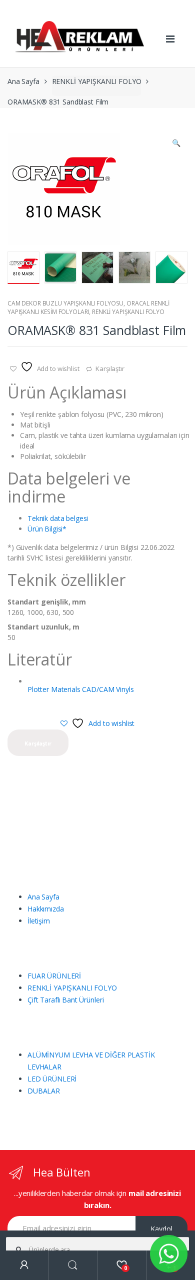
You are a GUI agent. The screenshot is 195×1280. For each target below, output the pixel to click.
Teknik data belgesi (58, 518)
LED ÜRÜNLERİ (52, 1079)
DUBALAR (44, 1091)
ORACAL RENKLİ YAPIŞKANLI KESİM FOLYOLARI (89, 307)
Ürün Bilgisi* (47, 529)
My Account (24, 1265)
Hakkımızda (46, 909)
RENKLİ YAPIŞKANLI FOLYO (97, 81)
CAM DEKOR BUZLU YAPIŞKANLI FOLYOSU (66, 303)
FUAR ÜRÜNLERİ (54, 975)
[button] (176, 144)
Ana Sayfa (24, 81)
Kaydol (161, 1229)
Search (73, 1265)
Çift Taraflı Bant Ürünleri (66, 999)
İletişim (39, 921)
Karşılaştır (110, 368)
